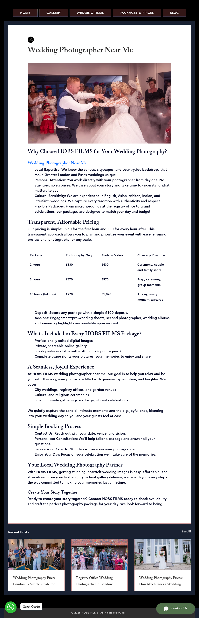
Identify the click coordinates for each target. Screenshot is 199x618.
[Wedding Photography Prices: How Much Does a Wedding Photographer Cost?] (162, 554)
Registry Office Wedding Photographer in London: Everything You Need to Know (98, 581)
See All (186, 531)
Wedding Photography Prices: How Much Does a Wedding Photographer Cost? (161, 581)
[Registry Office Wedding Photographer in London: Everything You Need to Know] (100, 554)
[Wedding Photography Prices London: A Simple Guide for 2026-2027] (36, 554)
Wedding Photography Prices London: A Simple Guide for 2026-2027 (34, 581)
